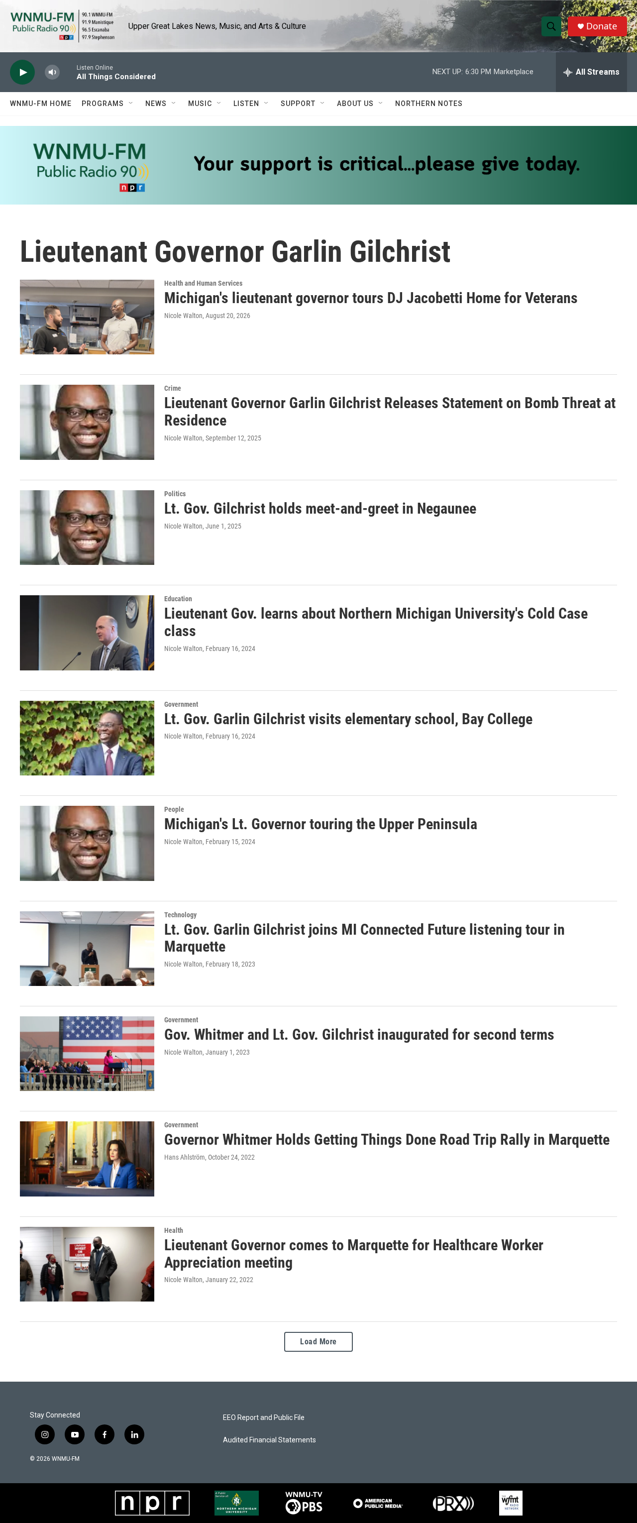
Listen (246, 104)
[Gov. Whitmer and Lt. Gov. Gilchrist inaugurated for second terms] (87, 1053)
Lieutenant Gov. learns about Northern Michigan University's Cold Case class (376, 622)
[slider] (68, 72)
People (174, 809)
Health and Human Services (203, 283)
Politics (175, 494)
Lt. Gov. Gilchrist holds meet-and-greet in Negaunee (320, 508)
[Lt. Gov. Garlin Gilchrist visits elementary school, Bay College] (87, 738)
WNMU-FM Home (41, 104)
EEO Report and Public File (264, 1417)
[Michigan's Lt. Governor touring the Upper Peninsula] (87, 843)
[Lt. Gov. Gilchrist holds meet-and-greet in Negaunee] (87, 527)
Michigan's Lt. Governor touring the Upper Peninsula (320, 824)
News (156, 104)
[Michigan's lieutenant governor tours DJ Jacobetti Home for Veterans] (87, 317)
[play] (22, 72)
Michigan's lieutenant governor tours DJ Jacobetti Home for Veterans (371, 298)
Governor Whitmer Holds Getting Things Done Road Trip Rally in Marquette (387, 1139)
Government (181, 704)
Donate (601, 26)
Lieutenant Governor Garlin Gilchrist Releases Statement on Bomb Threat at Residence (390, 411)
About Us (355, 104)
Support (298, 104)
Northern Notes (429, 104)
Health (173, 1230)
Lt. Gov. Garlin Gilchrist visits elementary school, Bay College (348, 719)
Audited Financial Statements (269, 1440)
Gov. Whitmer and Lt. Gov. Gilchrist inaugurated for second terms (359, 1034)
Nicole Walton (183, 316)
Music (200, 104)
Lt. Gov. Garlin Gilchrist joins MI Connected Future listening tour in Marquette (364, 938)
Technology (180, 915)
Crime (172, 388)
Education (178, 599)
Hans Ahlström (184, 1157)
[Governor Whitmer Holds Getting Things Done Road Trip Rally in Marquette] (87, 1158)
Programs (103, 104)
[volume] (52, 72)
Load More (318, 1341)
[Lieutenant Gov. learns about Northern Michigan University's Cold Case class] (87, 632)
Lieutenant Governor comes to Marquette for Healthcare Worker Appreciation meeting (353, 1253)
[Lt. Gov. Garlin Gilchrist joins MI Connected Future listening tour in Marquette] (87, 948)
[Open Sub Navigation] (131, 104)
